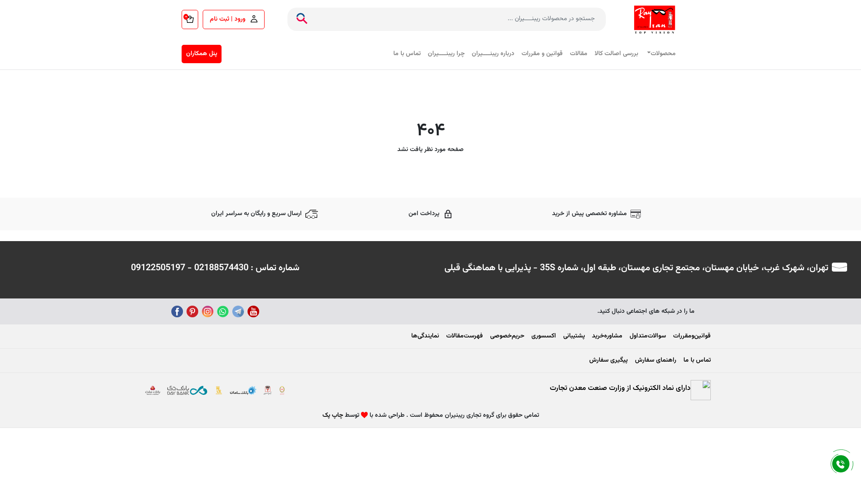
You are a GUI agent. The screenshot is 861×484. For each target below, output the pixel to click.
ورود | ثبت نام (228, 19)
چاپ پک (332, 415)
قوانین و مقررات (542, 54)
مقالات (578, 54)
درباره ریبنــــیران (493, 54)
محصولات (663, 54)
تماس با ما (407, 54)
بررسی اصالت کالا (616, 54)
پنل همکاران (201, 54)
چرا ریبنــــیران (446, 54)
